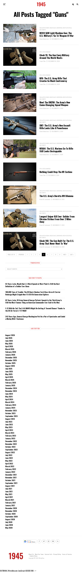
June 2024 (9, 394)
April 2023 (9, 430)
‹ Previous (21, 255)
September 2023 (11, 416)
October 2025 (10, 363)
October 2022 (10, 447)
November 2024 (11, 391)
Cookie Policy (33, 556)
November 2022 (11, 444)
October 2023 (10, 413)
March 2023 (9, 433)
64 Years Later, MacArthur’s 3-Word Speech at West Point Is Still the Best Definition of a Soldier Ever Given (32, 285)
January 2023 (10, 438)
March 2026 (9, 349)
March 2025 (9, 380)
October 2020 (10, 514)
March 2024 (9, 402)
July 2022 (8, 455)
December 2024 (11, 388)
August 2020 (10, 519)
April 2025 (9, 377)
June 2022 (9, 458)
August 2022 (10, 452)
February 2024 (10, 405)
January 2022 (10, 472)
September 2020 (11, 516)
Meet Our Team (39, 554)
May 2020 (8, 527)
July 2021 (8, 488)
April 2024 (9, 399)
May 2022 (8, 461)
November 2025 (11, 360)
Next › (65, 255)
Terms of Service (67, 554)
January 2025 (10, 385)
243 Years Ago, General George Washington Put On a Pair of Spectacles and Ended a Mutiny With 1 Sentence (35, 317)
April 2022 (9, 463)
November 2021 (11, 477)
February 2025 (10, 382)
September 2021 (11, 483)
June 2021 (9, 491)
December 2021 (11, 474)
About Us (31, 554)
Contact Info (48, 554)
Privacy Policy (57, 554)
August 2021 (10, 486)
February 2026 (10, 352)
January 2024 (10, 407)
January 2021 (10, 505)
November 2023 (11, 410)
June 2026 (9, 341)
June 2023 (9, 424)
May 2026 (8, 343)
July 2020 (8, 522)
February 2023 (10, 435)
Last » (72, 255)
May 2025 (8, 374)
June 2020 (9, 525)
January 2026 (10, 354)
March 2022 (9, 466)
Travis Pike (42, 61)
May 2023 (8, 427)
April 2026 (9, 346)
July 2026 (8, 338)
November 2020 (11, 511)
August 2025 (10, 366)
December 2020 (11, 508)
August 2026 (10, 335)
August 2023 (10, 419)
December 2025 (11, 357)
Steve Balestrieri (44, 39)
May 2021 (8, 494)
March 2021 (9, 500)
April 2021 (9, 497)
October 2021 (10, 480)
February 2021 (10, 502)
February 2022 (10, 469)
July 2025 (8, 368)
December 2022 (11, 441)
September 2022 (11, 449)
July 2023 (8, 421)
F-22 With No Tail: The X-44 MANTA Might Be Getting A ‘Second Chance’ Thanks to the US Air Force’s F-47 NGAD (35, 309)
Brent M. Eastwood (45, 199)
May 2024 (9, 396)
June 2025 (9, 371)
